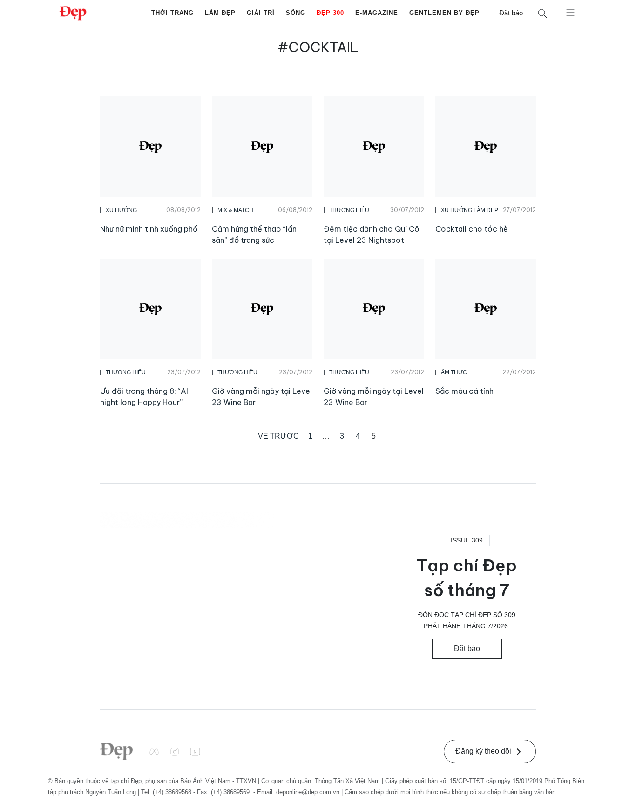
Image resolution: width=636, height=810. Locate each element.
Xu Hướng (121, 210)
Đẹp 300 (330, 12)
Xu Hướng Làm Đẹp (469, 210)
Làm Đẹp (220, 12)
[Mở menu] (570, 12)
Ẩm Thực (454, 372)
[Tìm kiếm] (542, 13)
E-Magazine (376, 12)
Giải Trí (261, 12)
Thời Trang (172, 12)
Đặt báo (511, 13)
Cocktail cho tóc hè (471, 228)
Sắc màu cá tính (464, 391)
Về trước (278, 436)
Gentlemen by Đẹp (444, 12)
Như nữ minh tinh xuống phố (148, 228)
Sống (295, 12)
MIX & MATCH (235, 210)
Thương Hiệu (349, 210)
